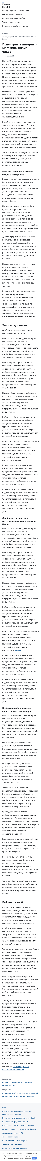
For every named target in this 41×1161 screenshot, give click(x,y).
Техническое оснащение (12, 1144)
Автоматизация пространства (14, 1148)
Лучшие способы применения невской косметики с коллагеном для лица (20, 1093)
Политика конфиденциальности (15, 1122)
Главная (5, 33)
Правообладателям (10, 1125)
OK (34, 1158)
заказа (18, 650)
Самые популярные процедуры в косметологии (17, 1082)
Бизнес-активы (24, 10)
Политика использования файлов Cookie (19, 1118)
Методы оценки (9, 10)
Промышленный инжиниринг (15, 26)
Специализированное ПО (13, 18)
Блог (4, 1107)
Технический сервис (11, 22)
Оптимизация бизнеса (12, 14)
